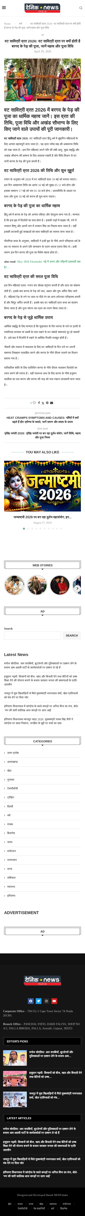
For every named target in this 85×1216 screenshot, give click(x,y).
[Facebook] (31, 1001)
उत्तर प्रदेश (13, 752)
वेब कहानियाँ (39, 1208)
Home (7, 23)
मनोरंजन (11, 851)
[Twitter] (38, 1001)
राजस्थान (12, 859)
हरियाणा (11, 895)
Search (8, 628)
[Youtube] (54, 1001)
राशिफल (11, 877)
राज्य (9, 869)
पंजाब (10, 824)
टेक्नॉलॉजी (12, 788)
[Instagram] (46, 1001)
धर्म (20, 23)
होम (9, 1204)
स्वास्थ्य (11, 886)
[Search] (81, 8)
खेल (9, 770)
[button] (7, 494)
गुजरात (10, 779)
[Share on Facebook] (39, 403)
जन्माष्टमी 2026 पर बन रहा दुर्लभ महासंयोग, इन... (42, 517)
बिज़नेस (11, 833)
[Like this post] (34, 403)
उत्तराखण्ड (12, 761)
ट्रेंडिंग (10, 797)
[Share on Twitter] (42, 403)
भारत (9, 842)
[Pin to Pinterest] (47, 403)
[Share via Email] (51, 403)
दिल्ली (10, 806)
